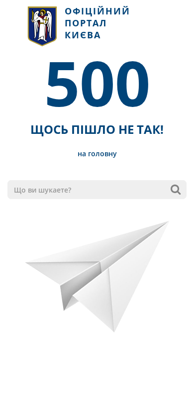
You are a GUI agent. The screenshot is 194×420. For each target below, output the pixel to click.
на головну (97, 153)
